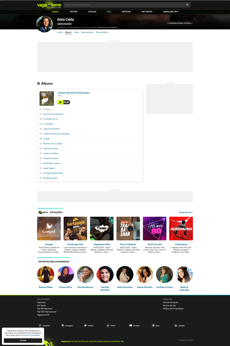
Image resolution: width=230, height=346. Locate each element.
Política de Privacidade (173, 309)
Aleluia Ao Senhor (52, 129)
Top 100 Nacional (44, 309)
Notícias (126, 12)
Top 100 (73, 12)
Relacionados (87, 32)
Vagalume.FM (170, 12)
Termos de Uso (169, 305)
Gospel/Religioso (64, 24)
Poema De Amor (51, 148)
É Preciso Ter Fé (50, 119)
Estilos (92, 12)
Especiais (41, 302)
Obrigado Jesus (50, 178)
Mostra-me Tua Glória (52, 143)
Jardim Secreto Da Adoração (74, 92)
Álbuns (93, 27)
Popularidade (102, 32)
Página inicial (61, 27)
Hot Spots (147, 12)
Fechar (23, 340)
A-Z (109, 12)
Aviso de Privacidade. (30, 335)
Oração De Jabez (50, 158)
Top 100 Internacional (46, 312)
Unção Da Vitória (50, 153)
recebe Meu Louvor (51, 163)
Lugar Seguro (49, 168)
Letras (60, 32)
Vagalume (49, 4)
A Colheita (48, 124)
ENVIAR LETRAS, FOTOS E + (181, 23)
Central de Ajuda (170, 302)
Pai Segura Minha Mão (53, 173)
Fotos (76, 32)
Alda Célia (65, 19)
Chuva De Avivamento (53, 114)
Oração (47, 139)
